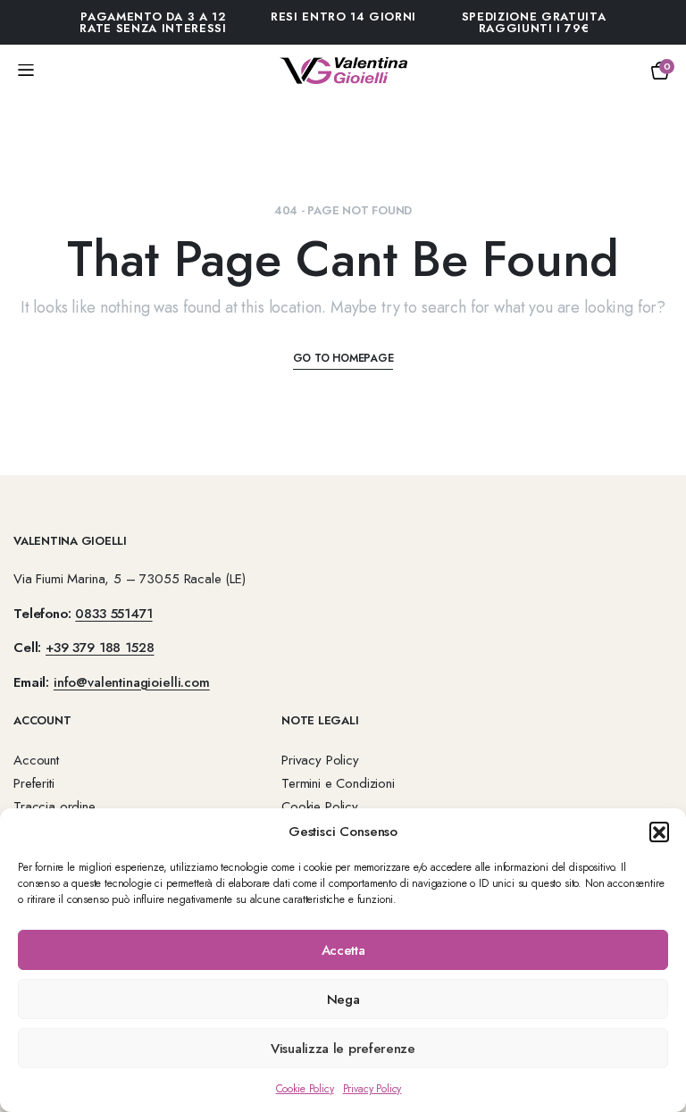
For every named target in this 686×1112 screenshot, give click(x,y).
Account (36, 760)
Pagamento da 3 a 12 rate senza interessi (152, 22)
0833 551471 (113, 613)
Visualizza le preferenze (343, 1048)
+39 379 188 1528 (100, 647)
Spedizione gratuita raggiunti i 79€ (534, 22)
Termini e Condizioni (338, 783)
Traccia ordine (54, 806)
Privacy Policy (372, 1089)
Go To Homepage (343, 358)
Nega (343, 999)
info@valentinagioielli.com (132, 682)
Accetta (343, 950)
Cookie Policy (305, 1089)
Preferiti (33, 783)
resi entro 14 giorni (343, 16)
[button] (659, 831)
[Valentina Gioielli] (343, 70)
